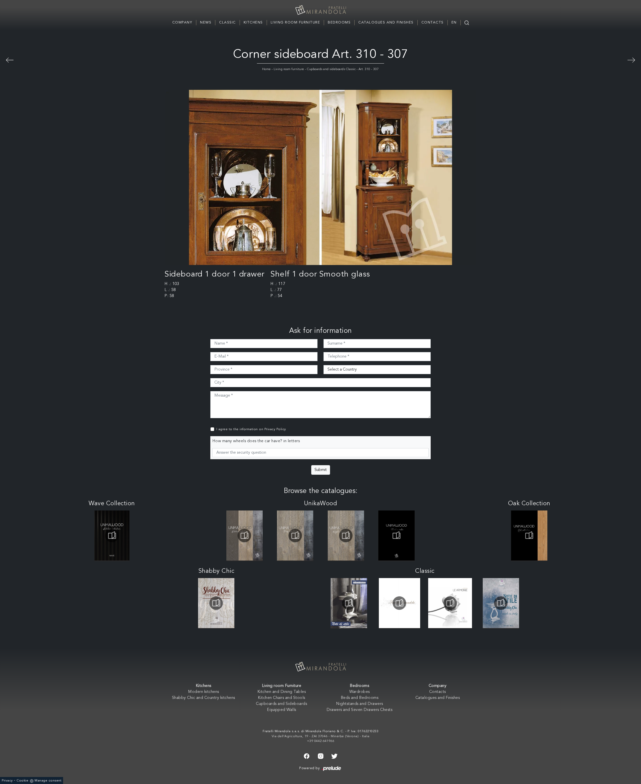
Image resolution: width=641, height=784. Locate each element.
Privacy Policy (275, 429)
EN (454, 22)
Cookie (22, 780)
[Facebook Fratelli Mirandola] (306, 755)
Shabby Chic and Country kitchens (203, 698)
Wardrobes (359, 692)
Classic (227, 22)
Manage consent (48, 780)
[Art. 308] (631, 59)
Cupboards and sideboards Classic (331, 69)
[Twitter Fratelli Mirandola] (334, 755)
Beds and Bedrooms (360, 698)
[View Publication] (112, 535)
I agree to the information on (251, 429)
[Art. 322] (10, 59)
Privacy (7, 780)
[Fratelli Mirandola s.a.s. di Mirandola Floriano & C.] (320, 10)
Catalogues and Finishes (386, 22)
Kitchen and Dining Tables (281, 692)
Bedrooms (339, 22)
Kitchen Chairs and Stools (281, 698)
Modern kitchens (203, 692)
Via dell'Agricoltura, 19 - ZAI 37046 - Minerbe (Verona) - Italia (321, 736)
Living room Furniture (295, 22)
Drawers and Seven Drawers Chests (359, 710)
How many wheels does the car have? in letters (256, 441)
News (205, 22)
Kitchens (253, 22)
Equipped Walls (281, 710)
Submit (320, 470)
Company (182, 22)
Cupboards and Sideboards (281, 704)
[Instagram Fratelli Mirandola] (320, 755)
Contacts (432, 22)
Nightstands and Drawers (359, 704)
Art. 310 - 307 (369, 69)
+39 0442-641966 (320, 741)
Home (266, 69)
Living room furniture (289, 69)
